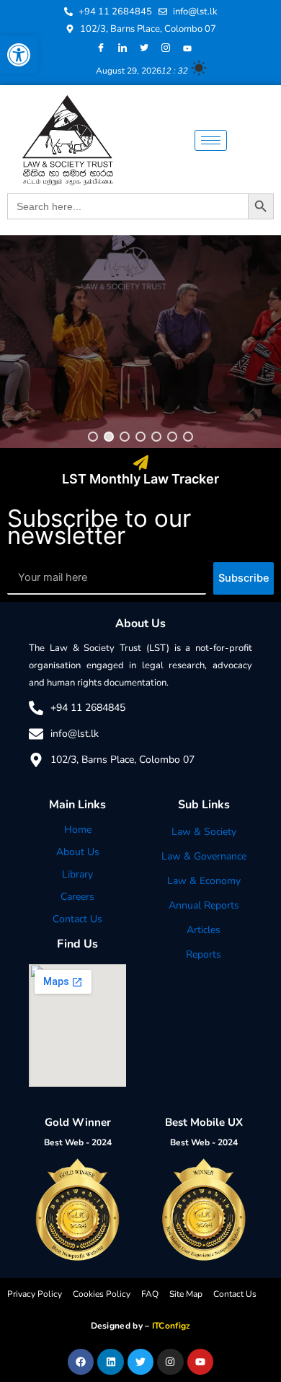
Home (78, 829)
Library (77, 874)
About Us (77, 852)
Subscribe (243, 578)
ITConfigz (171, 1325)
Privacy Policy (34, 1294)
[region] (140, 341)
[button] (18, 55)
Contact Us (77, 919)
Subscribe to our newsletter (99, 526)
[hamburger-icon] (211, 140)
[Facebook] (101, 48)
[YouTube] (187, 48)
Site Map (185, 1294)
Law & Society (203, 832)
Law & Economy (204, 881)
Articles (203, 930)
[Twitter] (144, 48)
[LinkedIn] (122, 48)
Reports (203, 954)
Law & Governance (203, 856)
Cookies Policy (101, 1294)
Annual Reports (204, 905)
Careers (77, 897)
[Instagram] (166, 48)
